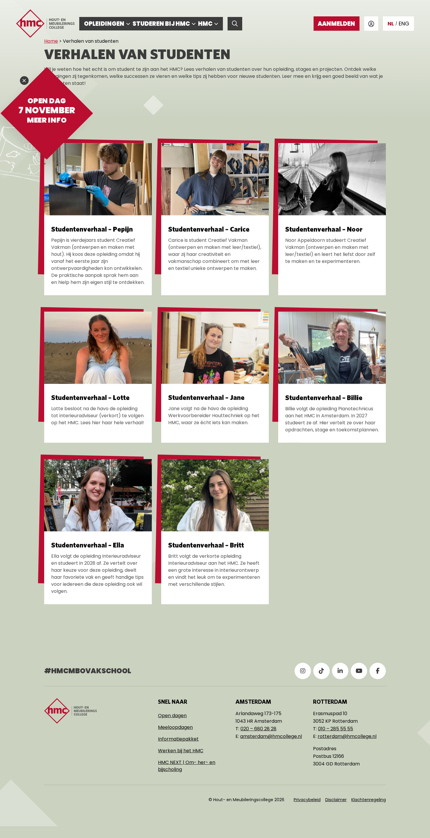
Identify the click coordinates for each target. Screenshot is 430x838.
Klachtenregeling (368, 800)
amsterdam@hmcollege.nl (271, 736)
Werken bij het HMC (180, 750)
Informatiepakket (178, 739)
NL (391, 23)
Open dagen (172, 715)
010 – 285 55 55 (335, 728)
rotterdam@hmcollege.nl (347, 736)
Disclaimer (336, 800)
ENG (404, 23)
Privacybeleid (307, 800)
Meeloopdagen (175, 727)
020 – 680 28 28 (258, 728)
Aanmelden (336, 24)
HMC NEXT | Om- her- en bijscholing (186, 766)
